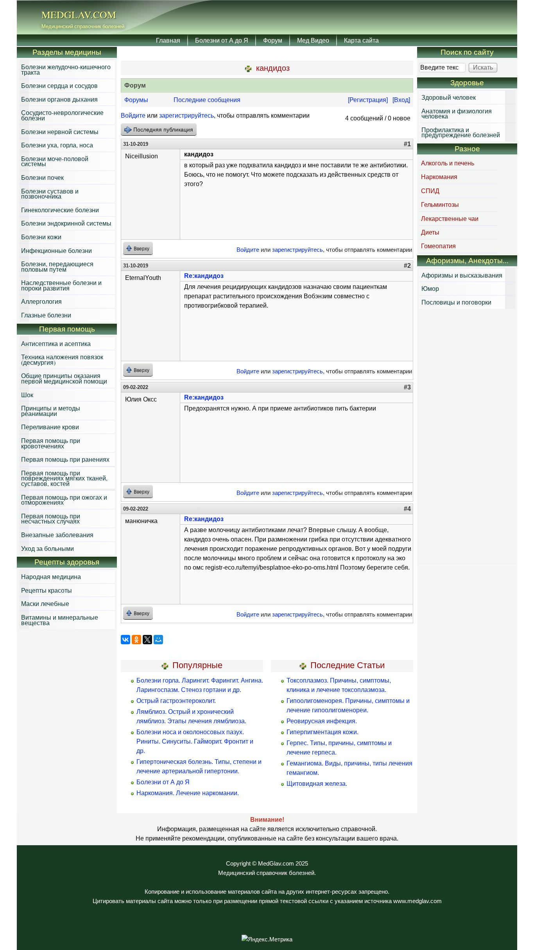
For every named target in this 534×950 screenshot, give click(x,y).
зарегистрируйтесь (186, 115)
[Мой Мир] (158, 639)
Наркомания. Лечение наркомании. (187, 793)
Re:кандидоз (204, 275)
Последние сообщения (207, 100)
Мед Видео (313, 40)
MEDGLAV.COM (78, 14)
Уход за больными (47, 548)
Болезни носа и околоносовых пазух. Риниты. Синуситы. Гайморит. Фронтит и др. (194, 741)
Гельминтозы (440, 204)
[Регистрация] (368, 100)
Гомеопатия (438, 246)
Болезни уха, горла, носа (57, 145)
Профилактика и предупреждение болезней (460, 132)
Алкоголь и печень (447, 163)
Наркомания (439, 176)
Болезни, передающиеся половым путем (57, 266)
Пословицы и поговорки (456, 302)
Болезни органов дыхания (59, 99)
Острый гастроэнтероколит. (176, 700)
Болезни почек (42, 177)
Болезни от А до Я (221, 40)
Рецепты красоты (46, 590)
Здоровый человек (448, 97)
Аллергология (41, 301)
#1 (407, 144)
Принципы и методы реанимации (50, 411)
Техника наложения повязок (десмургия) (62, 359)
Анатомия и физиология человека (456, 113)
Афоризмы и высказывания (461, 275)
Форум (272, 40)
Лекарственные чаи (449, 218)
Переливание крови (50, 427)
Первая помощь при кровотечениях (50, 443)
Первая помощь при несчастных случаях (50, 518)
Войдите (133, 115)
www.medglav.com (417, 901)
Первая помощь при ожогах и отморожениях (64, 500)
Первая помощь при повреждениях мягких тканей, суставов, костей (64, 478)
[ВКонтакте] (125, 639)
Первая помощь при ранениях (65, 459)
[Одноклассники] (136, 639)
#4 (407, 508)
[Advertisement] (467, 438)
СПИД (430, 190)
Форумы (136, 100)
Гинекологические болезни (60, 210)
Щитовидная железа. (317, 783)
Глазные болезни (46, 315)
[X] (147, 639)
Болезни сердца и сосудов (59, 85)
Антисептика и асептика (56, 343)
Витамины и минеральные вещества (59, 620)
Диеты (430, 232)
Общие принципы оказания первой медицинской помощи (64, 378)
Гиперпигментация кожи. (322, 732)
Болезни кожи (41, 237)
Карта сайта (361, 40)
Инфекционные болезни (56, 250)
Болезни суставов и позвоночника (50, 194)
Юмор (430, 288)
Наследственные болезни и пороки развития (61, 285)
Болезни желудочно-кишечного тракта (66, 69)
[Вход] (401, 100)
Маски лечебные (45, 603)
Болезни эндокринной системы (66, 223)
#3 (407, 387)
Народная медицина (51, 576)
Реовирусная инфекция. (322, 721)
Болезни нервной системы (60, 131)
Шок (27, 395)
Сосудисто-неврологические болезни (62, 115)
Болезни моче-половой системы (54, 161)
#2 (407, 265)
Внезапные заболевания (57, 535)
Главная (168, 40)
